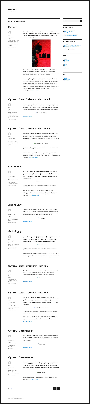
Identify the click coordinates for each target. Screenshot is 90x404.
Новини (65, 64)
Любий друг (15, 204)
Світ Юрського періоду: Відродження (71, 34)
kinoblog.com (13, 9)
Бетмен (12, 27)
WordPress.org (66, 80)
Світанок (13, 307)
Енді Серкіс (14, 41)
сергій (65, 47)
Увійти (65, 76)
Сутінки (13, 143)
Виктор (65, 44)
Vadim (9, 35)
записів (66, 78)
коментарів (67, 79)
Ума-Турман (14, 247)
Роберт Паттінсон (14, 183)
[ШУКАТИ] (81, 21)
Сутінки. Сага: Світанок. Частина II (29, 99)
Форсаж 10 (66, 32)
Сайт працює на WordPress (18, 398)
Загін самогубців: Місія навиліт (73, 46)
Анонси (9, 140)
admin (9, 107)
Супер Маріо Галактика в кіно (69, 30)
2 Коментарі (10, 348)
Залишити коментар (12, 47)
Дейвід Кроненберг (11, 179)
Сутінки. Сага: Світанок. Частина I (28, 266)
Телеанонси (66, 68)
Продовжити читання (34, 90)
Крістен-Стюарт (11, 112)
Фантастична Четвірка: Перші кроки (70, 35)
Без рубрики (66, 60)
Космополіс (15, 166)
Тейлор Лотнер (14, 281)
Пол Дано (14, 44)
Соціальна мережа (71, 47)
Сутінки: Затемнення (20, 330)
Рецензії (9, 38)
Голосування (66, 61)
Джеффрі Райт (14, 40)
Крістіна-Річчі (10, 217)
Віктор (65, 45)
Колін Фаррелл (13, 42)
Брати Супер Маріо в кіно (68, 31)
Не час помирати (72, 49)
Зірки (65, 63)
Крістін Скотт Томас (12, 244)
